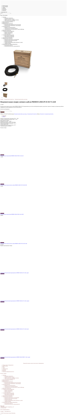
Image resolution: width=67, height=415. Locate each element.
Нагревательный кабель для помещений (12, 39)
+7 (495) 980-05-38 (3, 12)
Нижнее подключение (9, 391)
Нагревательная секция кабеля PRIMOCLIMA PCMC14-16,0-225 (12, 155)
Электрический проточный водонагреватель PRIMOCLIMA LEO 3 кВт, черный (14, 300)
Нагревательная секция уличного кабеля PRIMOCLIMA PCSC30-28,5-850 (13, 185)
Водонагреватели (6, 22)
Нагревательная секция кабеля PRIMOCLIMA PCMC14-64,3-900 (12, 214)
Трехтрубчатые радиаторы (9, 36)
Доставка (4, 8)
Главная (1, 99)
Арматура (4, 17)
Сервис (4, 7)
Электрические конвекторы (7, 37)
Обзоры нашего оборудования (8, 365)
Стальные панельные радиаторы (8, 31)
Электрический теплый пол (7, 38)
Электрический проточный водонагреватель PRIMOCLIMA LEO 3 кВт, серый (14, 272)
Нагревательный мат (8, 41)
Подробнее (2, 273)
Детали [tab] (4, 116)
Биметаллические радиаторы (8, 21)
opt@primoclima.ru (6, 409)
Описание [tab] (4, 115)
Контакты (4, 10)
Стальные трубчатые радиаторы (8, 34)
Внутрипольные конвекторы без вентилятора (13, 24)
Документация (5, 5)
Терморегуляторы (8, 43)
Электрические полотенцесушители (11, 28)
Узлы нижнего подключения (10, 20)
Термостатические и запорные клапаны (12, 19)
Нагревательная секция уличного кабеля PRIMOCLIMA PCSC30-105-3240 (13, 243)
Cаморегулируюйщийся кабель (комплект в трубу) (14, 42)
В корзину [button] (2, 154)
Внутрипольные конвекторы (8, 23)
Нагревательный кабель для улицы (11, 40)
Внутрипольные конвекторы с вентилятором (13, 25)
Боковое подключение (9, 32)
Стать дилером (5, 6)
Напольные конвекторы (7, 30)
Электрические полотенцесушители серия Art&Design (14, 29)
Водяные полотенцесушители (10, 27)
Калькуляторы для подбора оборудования (10, 44)
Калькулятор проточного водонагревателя (12, 46)
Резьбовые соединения (9, 376)
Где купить (4, 9)
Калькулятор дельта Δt (9, 45)
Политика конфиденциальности (8, 371)
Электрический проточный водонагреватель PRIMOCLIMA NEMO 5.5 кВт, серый (15, 357)
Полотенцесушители (6, 26)
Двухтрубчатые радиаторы (9, 35)
